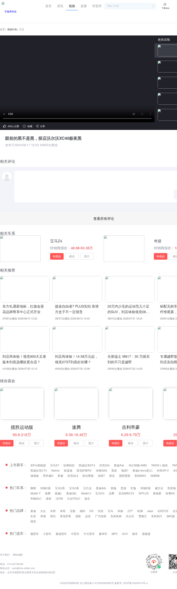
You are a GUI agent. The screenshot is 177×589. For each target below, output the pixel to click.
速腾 (47, 493)
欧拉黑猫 (88, 476)
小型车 (47, 534)
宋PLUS (144, 493)
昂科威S (48, 476)
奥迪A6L (101, 488)
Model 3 (86, 493)
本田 (63, 511)
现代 (53, 516)
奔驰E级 (145, 488)
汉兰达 (87, 488)
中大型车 (89, 534)
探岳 (112, 476)
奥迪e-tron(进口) (142, 470)
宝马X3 (99, 493)
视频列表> (12, 29)
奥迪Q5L (71, 493)
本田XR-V (163, 470)
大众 (43, 511)
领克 (33, 521)
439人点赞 (13, 126)
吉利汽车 (163, 511)
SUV (125, 534)
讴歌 (78, 516)
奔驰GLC (35, 498)
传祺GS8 (101, 470)
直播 (84, 5)
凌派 (48, 498)
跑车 (135, 534)
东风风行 (156, 516)
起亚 (88, 516)
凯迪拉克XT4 (87, 465)
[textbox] (130, 6)
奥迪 (33, 511)
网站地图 (18, 554)
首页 (48, 5)
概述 (72, 256)
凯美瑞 (171, 488)
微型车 (34, 534)
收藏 (29, 126)
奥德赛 (157, 493)
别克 (100, 511)
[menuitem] (48, 5)
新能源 (146, 534)
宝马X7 (54, 465)
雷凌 (114, 470)
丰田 (53, 511)
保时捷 (170, 516)
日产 (130, 511)
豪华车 (103, 534)
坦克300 (104, 465)
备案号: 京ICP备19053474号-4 (131, 583)
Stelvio (55, 470)
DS (92, 511)
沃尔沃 (130, 516)
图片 (87, 256)
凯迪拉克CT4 (38, 470)
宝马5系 (60, 488)
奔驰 (120, 511)
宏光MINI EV (126, 493)
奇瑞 (43, 516)
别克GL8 (72, 476)
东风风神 (116, 516)
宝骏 (72, 511)
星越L (58, 493)
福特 (82, 511)
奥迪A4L (119, 465)
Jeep (150, 511)
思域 (123, 488)
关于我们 (5, 554)
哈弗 (140, 511)
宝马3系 (74, 488)
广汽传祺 (100, 516)
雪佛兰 (142, 516)
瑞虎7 (124, 470)
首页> (3, 29)
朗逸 (113, 488)
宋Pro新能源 (38, 465)
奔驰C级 (45, 488)
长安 (33, 516)
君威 (60, 476)
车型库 (97, 5)
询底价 (57, 256)
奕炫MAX (140, 476)
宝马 (110, 511)
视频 (72, 5)
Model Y (35, 493)
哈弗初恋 (68, 465)
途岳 (87, 498)
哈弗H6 (170, 493)
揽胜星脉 (124, 476)
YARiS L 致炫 (159, 465)
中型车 (75, 534)
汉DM (59, 498)
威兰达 (159, 488)
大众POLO (73, 498)
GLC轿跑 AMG (138, 465)
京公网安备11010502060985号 (97, 583)
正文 (21, 29)
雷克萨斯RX (84, 470)
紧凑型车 (61, 534)
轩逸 (133, 488)
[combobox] (130, 6)
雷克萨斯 (65, 516)
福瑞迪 (34, 476)
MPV (115, 534)
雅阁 (33, 488)
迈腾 (111, 493)
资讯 (60, 5)
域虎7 (101, 476)
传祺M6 (155, 476)
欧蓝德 (68, 470)
